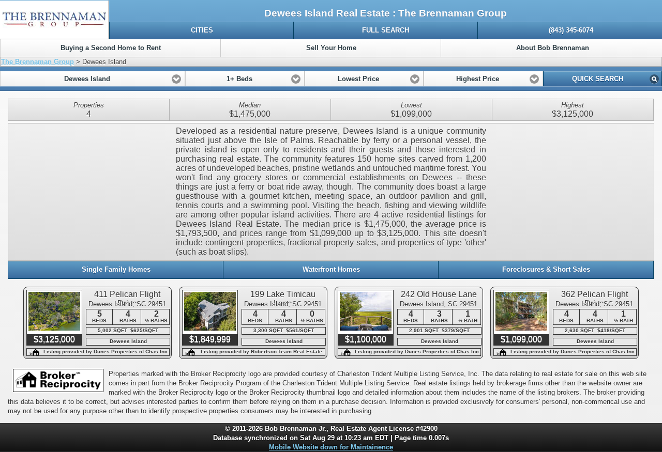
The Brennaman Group (37, 62)
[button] (92, 78)
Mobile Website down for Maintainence (331, 447)
